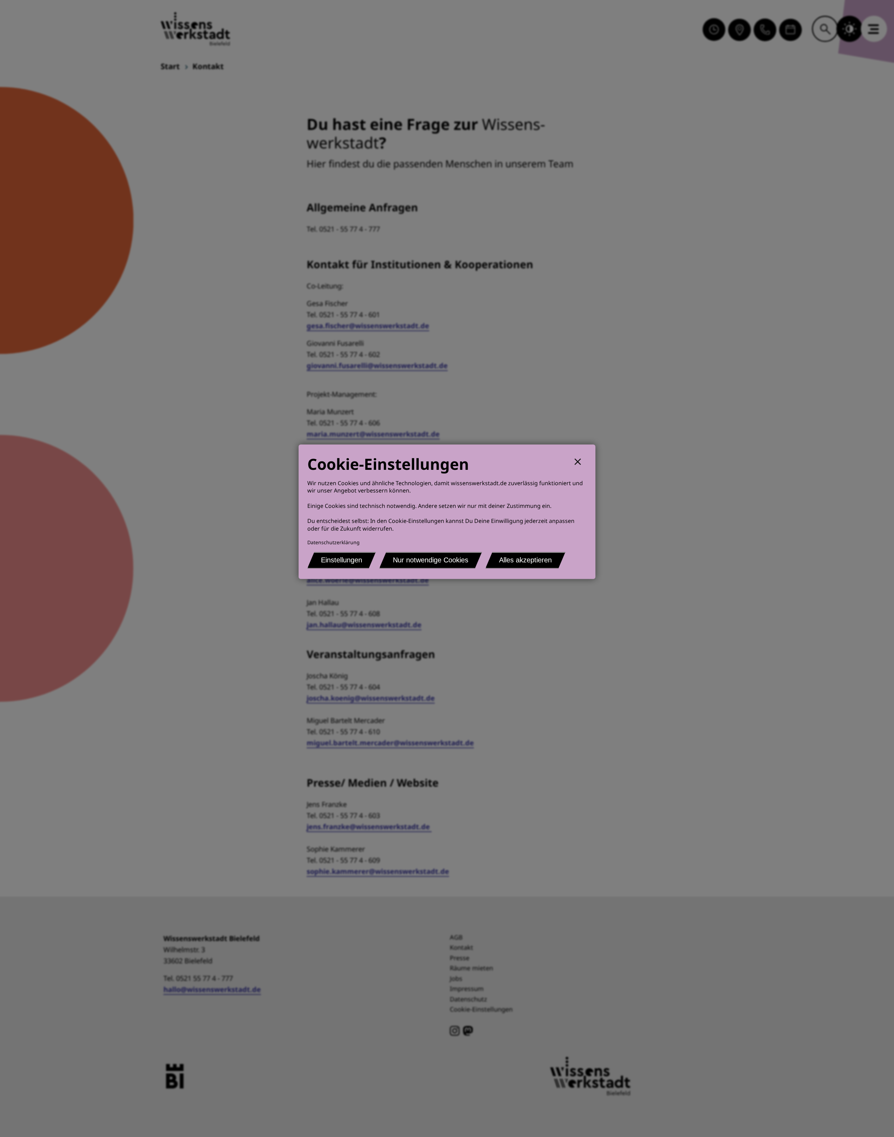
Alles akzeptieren (525, 560)
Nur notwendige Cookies (430, 560)
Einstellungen (341, 560)
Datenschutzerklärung (333, 542)
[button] (580, 460)
